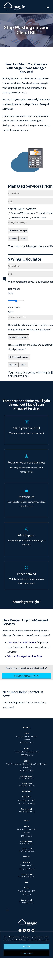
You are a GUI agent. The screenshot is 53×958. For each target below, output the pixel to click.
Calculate (13, 239)
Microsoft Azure (20, 217)
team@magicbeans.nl (26, 811)
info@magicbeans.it (26, 902)
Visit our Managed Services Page (24, 656)
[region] (26, 945)
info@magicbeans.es (26, 851)
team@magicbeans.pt (26, 785)
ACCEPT (26, 946)
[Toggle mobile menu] (48, 7)
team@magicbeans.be (26, 876)
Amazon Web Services (23, 212)
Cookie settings (26, 953)
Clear (23, 239)
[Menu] (7, 909)
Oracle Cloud (39, 217)
